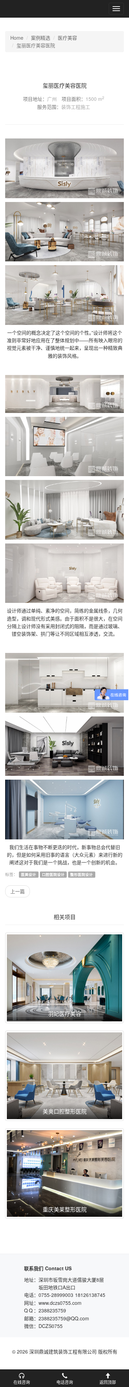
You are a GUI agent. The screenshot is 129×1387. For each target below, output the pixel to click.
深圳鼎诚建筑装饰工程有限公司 (28, 8)
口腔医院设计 (53, 874)
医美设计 (28, 874)
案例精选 (40, 37)
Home (16, 37)
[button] (21, 1378)
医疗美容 (67, 37)
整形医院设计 (81, 874)
